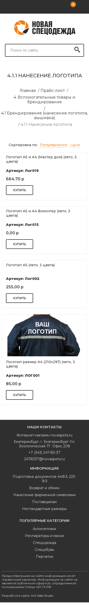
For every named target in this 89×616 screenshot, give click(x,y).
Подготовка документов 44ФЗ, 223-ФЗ (44, 478)
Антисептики (44, 529)
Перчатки (44, 556)
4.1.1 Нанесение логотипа (46, 124)
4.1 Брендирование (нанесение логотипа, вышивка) (44, 115)
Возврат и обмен (44, 488)
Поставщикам (44, 502)
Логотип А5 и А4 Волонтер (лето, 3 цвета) (38, 213)
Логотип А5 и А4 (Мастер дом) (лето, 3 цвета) (41, 159)
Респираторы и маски (44, 536)
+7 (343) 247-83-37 (44, 452)
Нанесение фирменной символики (44, 495)
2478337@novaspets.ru (44, 459)
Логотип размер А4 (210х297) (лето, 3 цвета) (40, 364)
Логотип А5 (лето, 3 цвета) (30, 265)
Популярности (53, 145)
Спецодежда (44, 542)
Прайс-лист (53, 90)
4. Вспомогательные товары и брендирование (44, 99)
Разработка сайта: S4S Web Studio (27, 595)
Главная (28, 90)
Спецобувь (44, 549)
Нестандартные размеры (44, 509)
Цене (75, 145)
